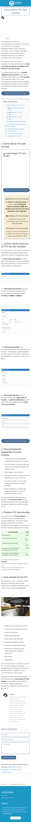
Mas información (7, 813)
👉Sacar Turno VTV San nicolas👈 (16, 190)
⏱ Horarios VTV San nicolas (17, 121)
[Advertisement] (17, 27)
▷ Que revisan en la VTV (14, 136)
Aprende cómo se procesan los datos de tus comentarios (11, 769)
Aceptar (15, 818)
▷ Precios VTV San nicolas (15, 133)
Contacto (4, 795)
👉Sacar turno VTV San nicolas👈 (15, 93)
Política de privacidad (8, 797)
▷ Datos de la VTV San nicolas (15, 105)
